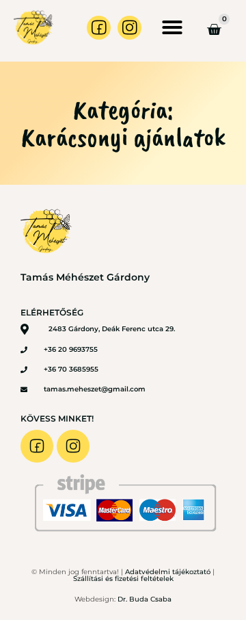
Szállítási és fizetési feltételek (123, 578)
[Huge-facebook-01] (99, 28)
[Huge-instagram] (129, 28)
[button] (172, 27)
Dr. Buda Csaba (145, 599)
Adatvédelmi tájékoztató (167, 571)
